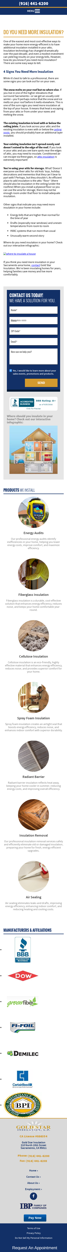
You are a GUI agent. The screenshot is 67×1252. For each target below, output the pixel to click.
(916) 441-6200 (33, 3)
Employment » (33, 1189)
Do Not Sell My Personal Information (33, 1238)
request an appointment (33, 1247)
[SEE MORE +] (33, 512)
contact (35, 265)
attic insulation (45, 156)
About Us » (33, 1183)
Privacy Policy (34, 1233)
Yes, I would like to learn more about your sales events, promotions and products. (34, 372)
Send (41, 383)
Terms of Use (33, 1228)
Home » (33, 1170)
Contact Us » (33, 1177)
